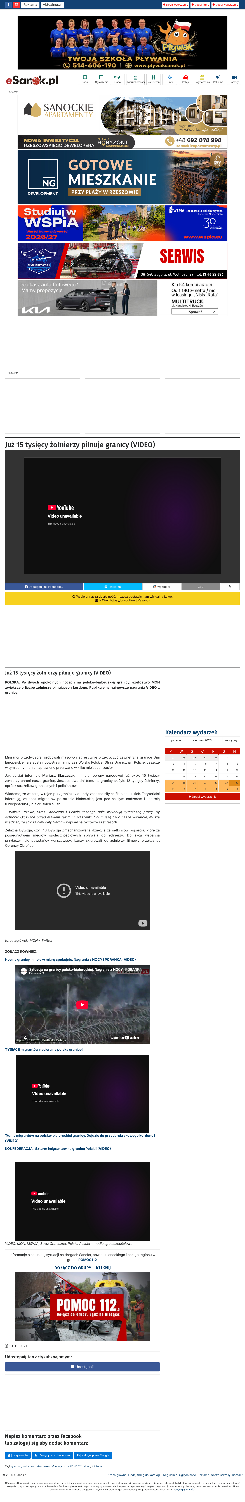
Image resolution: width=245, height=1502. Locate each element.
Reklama (30, 5)
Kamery (234, 82)
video (87, 1466)
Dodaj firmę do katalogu (144, 1475)
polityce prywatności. (184, 1489)
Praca (117, 82)
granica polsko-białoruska (35, 1466)
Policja (186, 82)
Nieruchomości (136, 82)
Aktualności (52, 5)
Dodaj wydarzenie (226, 4)
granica (15, 1466)
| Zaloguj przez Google (94, 1455)
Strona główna (116, 1475)
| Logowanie (19, 1455)
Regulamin (170, 1475)
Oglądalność (187, 1475)
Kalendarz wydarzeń (191, 732)
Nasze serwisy (220, 1475)
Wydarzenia (202, 82)
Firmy (169, 82)
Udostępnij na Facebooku (45, 586)
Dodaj (85, 82)
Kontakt (237, 1475)
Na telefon (153, 82)
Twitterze (114, 586)
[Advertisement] (122, 342)
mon (66, 1466)
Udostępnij (84, 1367)
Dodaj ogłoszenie (176, 4)
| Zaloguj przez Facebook (53, 1455)
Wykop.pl (163, 586)
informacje (57, 1466)
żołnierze (97, 1466)
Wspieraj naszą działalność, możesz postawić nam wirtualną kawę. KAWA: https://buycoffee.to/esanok (124, 598)
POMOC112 (76, 1466)
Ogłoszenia (101, 82)
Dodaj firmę (201, 4)
